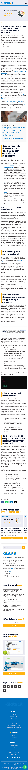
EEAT (25, 104)
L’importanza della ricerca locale (11, 137)
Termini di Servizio (12, 768)
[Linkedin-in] (15, 686)
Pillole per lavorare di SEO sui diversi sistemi (13, 130)
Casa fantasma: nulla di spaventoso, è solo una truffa (13, 610)
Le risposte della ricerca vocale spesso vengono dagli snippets (12, 134)
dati (21, 490)
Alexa (5, 192)
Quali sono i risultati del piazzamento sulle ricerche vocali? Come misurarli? (13, 139)
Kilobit (12, 763)
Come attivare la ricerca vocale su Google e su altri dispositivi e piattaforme (14, 128)
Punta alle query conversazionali (11, 132)
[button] (2, 502)
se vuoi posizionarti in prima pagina (14, 101)
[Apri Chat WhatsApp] (25, 767)
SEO (16, 109)
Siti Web (5, 516)
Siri (5, 182)
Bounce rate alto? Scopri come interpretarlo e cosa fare (10, 530)
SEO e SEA (5, 23)
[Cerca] (23, 547)
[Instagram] (4, 686)
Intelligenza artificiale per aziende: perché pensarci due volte (12, 606)
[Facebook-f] (12, 686)
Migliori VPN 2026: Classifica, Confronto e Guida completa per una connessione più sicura (14, 601)
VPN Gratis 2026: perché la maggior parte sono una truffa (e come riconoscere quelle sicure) (12, 590)
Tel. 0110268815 (6, 574)
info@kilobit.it (6, 575)
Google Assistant (9, 167)
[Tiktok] (8, 686)
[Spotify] (4, 690)
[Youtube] (19, 686)
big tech (12, 165)
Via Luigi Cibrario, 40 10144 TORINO (11, 576)
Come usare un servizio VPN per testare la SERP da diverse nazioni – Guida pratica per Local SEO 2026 (13, 596)
